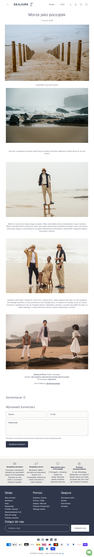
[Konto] (75, 4)
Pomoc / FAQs (38, 500)
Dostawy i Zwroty (40, 498)
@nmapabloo (36, 377)
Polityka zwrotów (11, 518)
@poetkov (52, 379)
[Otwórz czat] (89, 552)
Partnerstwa (65, 503)
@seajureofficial (40, 374)
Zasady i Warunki (39, 503)
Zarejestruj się (80, 528)
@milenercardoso (53, 383)
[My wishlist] (81, 4)
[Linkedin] (51, 539)
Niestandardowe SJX (13, 512)
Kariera (64, 500)
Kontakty (64, 506)
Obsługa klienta (39, 509)
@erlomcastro (63, 377)
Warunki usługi (10, 515)
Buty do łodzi (10, 498)
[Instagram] (42, 539)
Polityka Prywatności (41, 506)
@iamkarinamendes (50, 377)
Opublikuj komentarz (17, 444)
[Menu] (8, 4)
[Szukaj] (70, 4)
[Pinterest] (55, 539)
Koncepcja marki (67, 498)
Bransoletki (9, 506)
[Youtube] (47, 539)
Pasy (7, 503)
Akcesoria (9, 500)
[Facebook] (38, 539)
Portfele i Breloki (11, 509)
